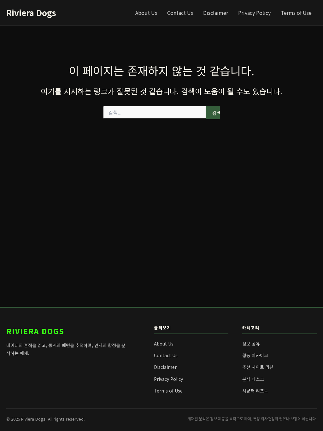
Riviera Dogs (31, 12)
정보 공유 (251, 343)
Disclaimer (215, 12)
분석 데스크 (253, 379)
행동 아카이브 (255, 355)
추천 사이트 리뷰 (257, 367)
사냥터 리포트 (255, 390)
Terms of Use (296, 12)
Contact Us (180, 12)
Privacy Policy (254, 12)
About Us (146, 12)
